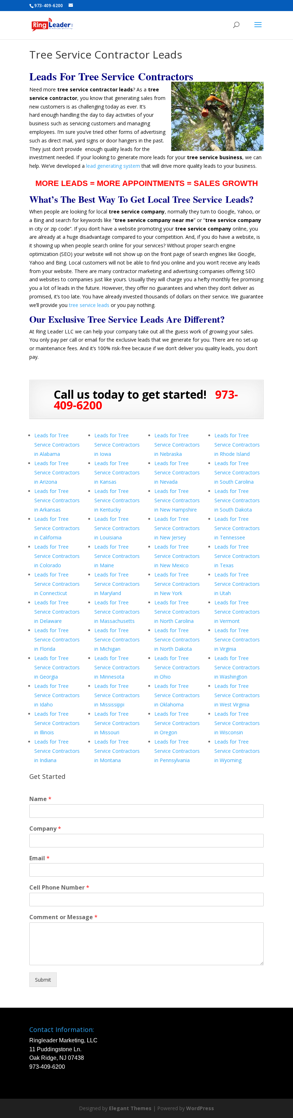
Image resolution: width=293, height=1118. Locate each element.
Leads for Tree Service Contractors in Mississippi (117, 695)
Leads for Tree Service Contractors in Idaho (57, 695)
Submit (43, 979)
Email (39, 858)
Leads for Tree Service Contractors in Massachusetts (117, 611)
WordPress (200, 1108)
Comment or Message (63, 917)
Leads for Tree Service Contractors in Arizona (57, 472)
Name (40, 799)
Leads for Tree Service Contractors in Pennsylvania (177, 751)
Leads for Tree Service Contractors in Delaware (57, 611)
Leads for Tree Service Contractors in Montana (117, 751)
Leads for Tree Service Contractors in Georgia (57, 667)
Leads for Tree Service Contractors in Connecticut (57, 583)
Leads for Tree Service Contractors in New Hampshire (177, 500)
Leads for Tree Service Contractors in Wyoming (237, 751)
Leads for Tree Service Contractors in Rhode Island (237, 444)
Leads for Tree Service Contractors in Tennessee (237, 528)
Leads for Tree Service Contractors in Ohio (177, 667)
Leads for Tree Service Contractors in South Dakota (237, 500)
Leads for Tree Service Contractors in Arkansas (57, 500)
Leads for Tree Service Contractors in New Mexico (177, 556)
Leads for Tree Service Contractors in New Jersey (177, 528)
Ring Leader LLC (55, 331)
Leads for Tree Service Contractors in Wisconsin (237, 723)
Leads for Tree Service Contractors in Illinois (57, 723)
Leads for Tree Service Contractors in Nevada (177, 472)
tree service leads (89, 305)
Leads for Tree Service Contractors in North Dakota (177, 639)
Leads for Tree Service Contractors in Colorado (57, 556)
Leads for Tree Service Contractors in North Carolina (177, 611)
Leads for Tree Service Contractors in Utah (237, 583)
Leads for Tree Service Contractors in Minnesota (117, 667)
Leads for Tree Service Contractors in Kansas (117, 472)
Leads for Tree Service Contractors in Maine (117, 556)
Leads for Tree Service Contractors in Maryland (117, 583)
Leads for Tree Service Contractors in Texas (237, 556)
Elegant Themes (130, 1108)
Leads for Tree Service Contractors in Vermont (237, 611)
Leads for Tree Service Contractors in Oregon (177, 723)
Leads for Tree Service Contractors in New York (177, 583)
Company (45, 828)
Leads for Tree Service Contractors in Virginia (237, 639)
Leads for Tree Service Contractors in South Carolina (237, 472)
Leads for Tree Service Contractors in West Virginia (237, 695)
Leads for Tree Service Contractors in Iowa (117, 444)
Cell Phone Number (59, 887)
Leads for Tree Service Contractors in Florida (57, 639)
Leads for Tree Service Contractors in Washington (237, 667)
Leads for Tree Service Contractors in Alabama (57, 444)
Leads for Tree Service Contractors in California (57, 528)
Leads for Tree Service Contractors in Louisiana (117, 528)
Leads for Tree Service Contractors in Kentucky (117, 500)
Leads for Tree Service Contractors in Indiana (57, 751)
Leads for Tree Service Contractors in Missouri (117, 723)
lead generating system (113, 165)
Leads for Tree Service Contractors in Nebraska (177, 444)
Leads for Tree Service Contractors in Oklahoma (177, 695)
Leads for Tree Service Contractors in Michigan (117, 639)
